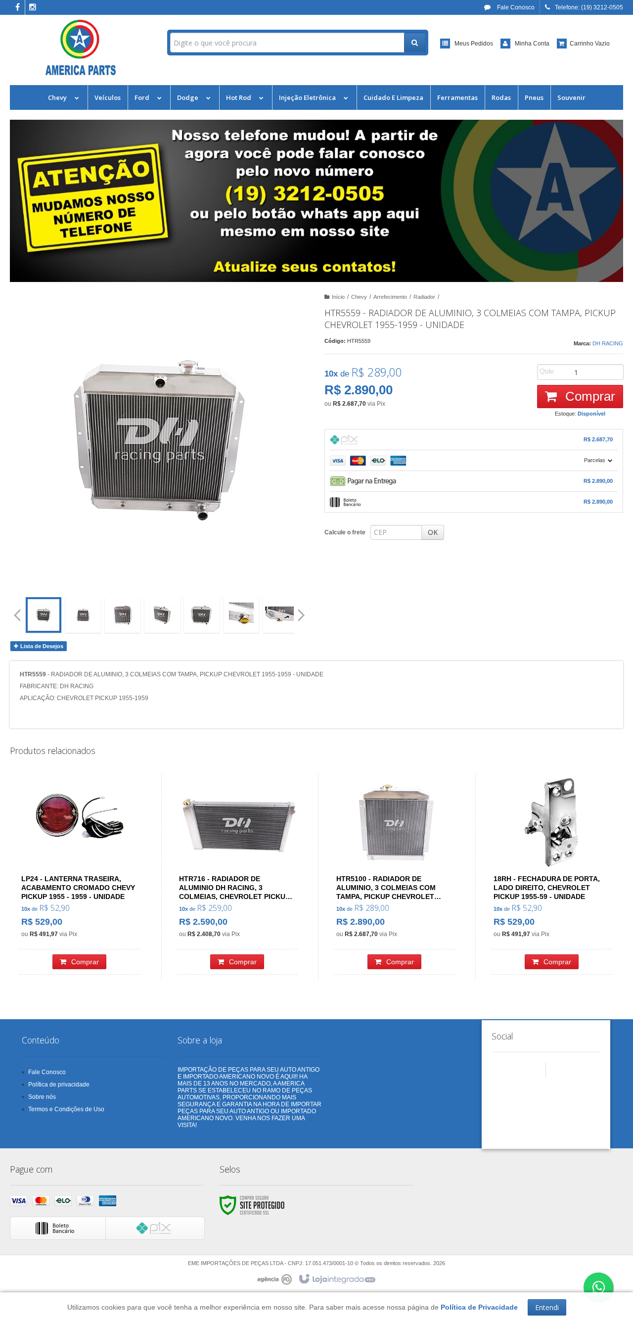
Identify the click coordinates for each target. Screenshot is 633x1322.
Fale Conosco (515, 7)
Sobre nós (42, 1096)
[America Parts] (80, 47)
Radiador (424, 297)
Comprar (588, 396)
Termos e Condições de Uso (66, 1109)
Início (338, 297)
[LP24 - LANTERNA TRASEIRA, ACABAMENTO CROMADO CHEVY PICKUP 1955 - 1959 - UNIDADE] (79, 876)
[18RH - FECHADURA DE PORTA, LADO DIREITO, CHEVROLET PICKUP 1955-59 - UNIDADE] (551, 876)
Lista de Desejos (41, 646)
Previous (17, 615)
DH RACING (607, 343)
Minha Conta (532, 43)
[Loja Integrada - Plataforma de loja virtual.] (336, 1279)
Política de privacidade (59, 1084)
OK (433, 532)
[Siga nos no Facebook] (17, 7)
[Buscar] (414, 42)
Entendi (547, 1307)
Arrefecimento (390, 297)
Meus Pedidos (473, 43)
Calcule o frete (344, 532)
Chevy (359, 297)
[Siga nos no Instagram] (32, 7)
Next (302, 611)
